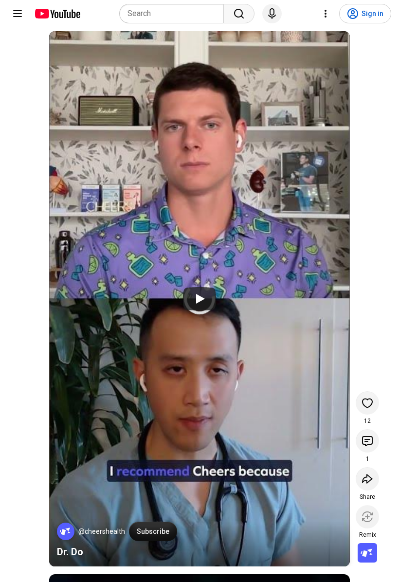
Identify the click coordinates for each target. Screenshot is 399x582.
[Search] (238, 13)
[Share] (367, 479)
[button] (65, 531)
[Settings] (325, 13)
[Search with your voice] (272, 13)
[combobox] (174, 13)
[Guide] (17, 13)
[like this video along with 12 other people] (367, 403)
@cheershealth (101, 531)
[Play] (199, 298)
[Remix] (367, 516)
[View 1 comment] (367, 441)
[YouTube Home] (57, 13)
